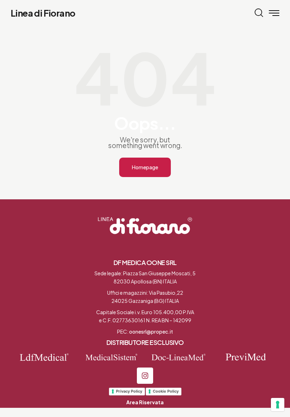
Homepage (145, 167)
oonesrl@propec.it (151, 331)
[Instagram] (145, 376)
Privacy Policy (129, 391)
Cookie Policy (166, 391)
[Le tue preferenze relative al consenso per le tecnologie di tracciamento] (277, 404)
